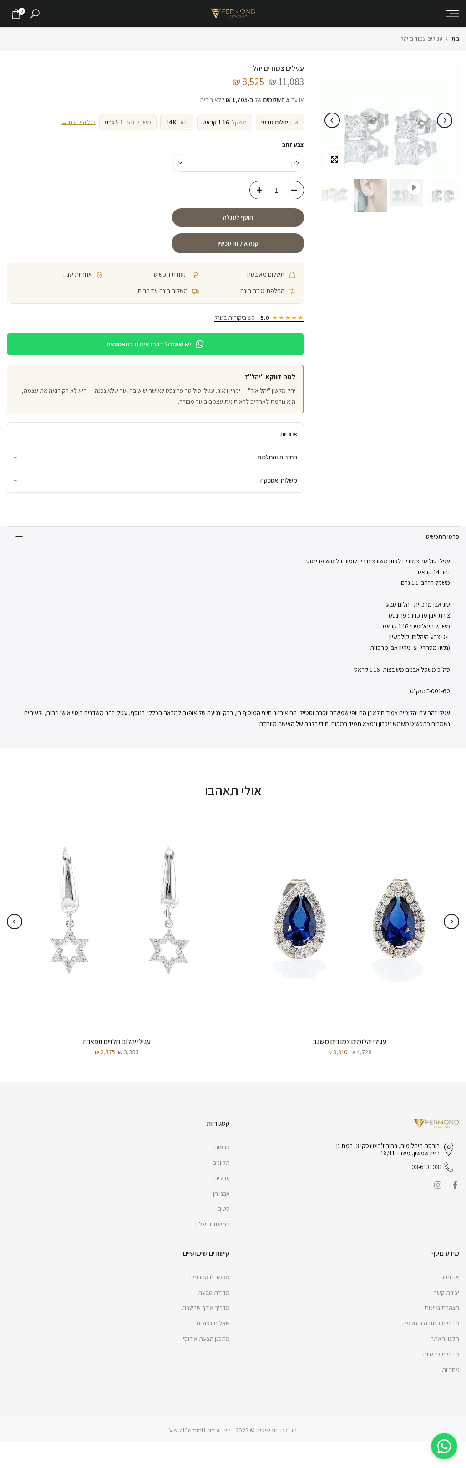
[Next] (332, 120)
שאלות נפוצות (213, 1323)
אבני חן (221, 1194)
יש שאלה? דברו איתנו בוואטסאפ (148, 344)
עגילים (222, 1178)
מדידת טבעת (214, 1292)
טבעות (222, 1147)
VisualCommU (187, 1430)
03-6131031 (426, 1167)
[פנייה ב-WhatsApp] (444, 1446)
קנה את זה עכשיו (238, 243)
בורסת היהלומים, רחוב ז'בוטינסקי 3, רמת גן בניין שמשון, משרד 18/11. (388, 1150)
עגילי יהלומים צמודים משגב (349, 1041)
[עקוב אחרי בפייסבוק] (455, 1185)
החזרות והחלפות (155, 457)
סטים (224, 1209)
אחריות (155, 434)
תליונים (221, 1163)
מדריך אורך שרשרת (206, 1307)
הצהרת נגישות (442, 1307)
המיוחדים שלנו (212, 1224)
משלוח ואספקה (155, 480)
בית (455, 38)
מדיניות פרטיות (441, 1354)
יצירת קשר (446, 1292)
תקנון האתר (445, 1338)
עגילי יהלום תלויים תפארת (117, 1041)
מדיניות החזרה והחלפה (431, 1323)
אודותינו (450, 1277)
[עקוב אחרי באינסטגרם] (438, 1185)
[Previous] (444, 120)
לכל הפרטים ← (78, 122)
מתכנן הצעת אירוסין (206, 1338)
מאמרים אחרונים (209, 1277)
